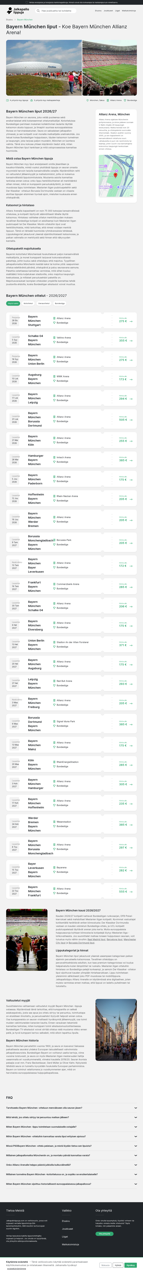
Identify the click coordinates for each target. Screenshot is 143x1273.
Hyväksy (131, 1265)
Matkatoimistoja (129, 11)
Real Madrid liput (96, 939)
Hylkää (118, 1265)
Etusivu (98, 11)
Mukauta (105, 1265)
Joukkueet (108, 11)
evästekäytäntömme (16, 1268)
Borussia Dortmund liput (81, 942)
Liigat (117, 11)
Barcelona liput (114, 939)
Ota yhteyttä (104, 1234)
